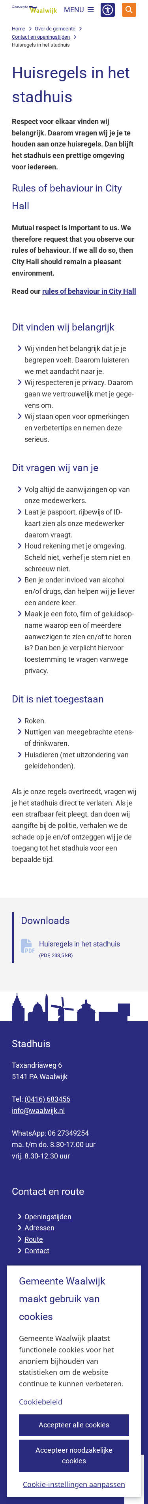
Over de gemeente (55, 29)
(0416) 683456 (47, 1099)
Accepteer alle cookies (74, 1425)
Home (18, 29)
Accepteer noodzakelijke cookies (74, 1455)
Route (33, 1239)
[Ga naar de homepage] (34, 10)
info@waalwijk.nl (38, 1110)
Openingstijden (47, 1217)
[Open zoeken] (129, 10)
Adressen (39, 1228)
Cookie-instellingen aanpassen (74, 1484)
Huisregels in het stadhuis (79, 949)
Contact (36, 1251)
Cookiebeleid (40, 1401)
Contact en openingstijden (41, 37)
